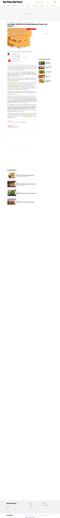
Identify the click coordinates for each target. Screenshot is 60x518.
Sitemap (31, 505)
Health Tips (13, 126)
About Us (31, 503)
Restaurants (35, 5)
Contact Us (31, 507)
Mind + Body (53, 5)
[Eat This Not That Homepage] (13, 2)
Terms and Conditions (45, 505)
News (8, 5)
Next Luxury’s (18, 91)
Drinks (47, 5)
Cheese (8, 126)
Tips (17, 126)
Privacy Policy (44, 503)
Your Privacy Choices (31, 517)
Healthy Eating (14, 5)
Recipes (42, 5)
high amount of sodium (15, 85)
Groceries (22, 5)
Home (8, 22)
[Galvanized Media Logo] (10, 515)
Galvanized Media (29, 515)
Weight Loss (28, 5)
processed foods (11, 89)
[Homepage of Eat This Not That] (11, 503)
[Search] (55, 2)
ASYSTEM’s (29, 72)
